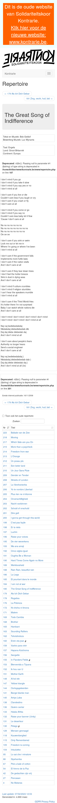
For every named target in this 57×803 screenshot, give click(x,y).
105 (5, 744)
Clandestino (16, 702)
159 (5, 645)
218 (5, 437)
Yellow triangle (18, 683)
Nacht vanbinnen (19, 503)
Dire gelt (15, 513)
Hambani (15, 626)
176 (5, 602)
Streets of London (19, 479)
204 (5, 498)
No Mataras (16, 782)
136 (5, 707)
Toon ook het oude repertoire (19, 415)
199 (5, 522)
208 (5, 479)
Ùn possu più (17, 460)
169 (5, 617)
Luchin (14, 531)
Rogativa (15, 598)
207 (5, 484)
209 (5, 475)
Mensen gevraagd (19, 730)
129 (5, 730)
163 (5, 631)
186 (5, 574)
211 (5, 465)
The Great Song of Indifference (26, 588)
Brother (14, 621)
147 (5, 683)
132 (5, 716)
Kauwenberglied (18, 735)
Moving (14, 437)
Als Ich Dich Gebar (20, 593)
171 (5, 612)
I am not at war (18, 583)
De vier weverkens (20, 541)
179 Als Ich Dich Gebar (17, 93)
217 (5, 442)
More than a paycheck (21, 446)
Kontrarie (10, 73)
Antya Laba (16, 697)
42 (4, 773)
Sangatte (15, 654)
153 (5, 664)
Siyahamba (16, 759)
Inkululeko (16, 749)
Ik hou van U (17, 669)
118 (5, 735)
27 (4, 777)
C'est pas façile (18, 522)
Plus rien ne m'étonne (21, 494)
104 (5, 749)
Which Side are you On (22, 442)
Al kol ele (15, 678)
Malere (14, 612)
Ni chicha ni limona (20, 607)
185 (5, 579)
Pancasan (16, 777)
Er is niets (15, 527)
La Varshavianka (19, 484)
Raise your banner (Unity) (23, 716)
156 (5, 654)
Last (4, 793)
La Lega (15, 574)
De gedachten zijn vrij (21, 773)
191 (5, 555)
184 (5, 583)
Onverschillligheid (19, 498)
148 (5, 678)
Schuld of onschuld (20, 508)
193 (5, 546)
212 (5, 460)
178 (5, 598)
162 (5, 636)
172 (5, 607)
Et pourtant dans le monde (23, 579)
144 (5, 688)
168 (5, 621)
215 (5, 446)
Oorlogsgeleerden (19, 688)
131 (5, 721)
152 (5, 669)
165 (5, 626)
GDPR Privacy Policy (45, 801)
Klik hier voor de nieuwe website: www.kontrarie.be (28, 34)
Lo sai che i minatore (21, 754)
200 (5, 517)
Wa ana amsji (17, 546)
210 (5, 470)
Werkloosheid (17, 565)
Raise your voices (19, 536)
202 (5, 508)
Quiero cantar (17, 707)
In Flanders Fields (19, 659)
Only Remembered (20, 740)
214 (5, 451)
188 (5, 569)
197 (5, 531)
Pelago (14, 725)
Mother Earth (17, 673)
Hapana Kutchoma (20, 650)
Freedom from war (20, 451)
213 (5, 456)
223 (5, 432)
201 (5, 513)
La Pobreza (16, 602)
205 (5, 494)
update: (11, 793)
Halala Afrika (17, 711)
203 (5, 503)
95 (4, 754)
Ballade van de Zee (20, 432)
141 (5, 692)
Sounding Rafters (19, 631)
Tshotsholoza (17, 636)
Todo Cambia (17, 617)
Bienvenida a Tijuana (21, 664)
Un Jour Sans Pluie (20, 470)
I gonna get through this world (25, 517)
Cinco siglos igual (19, 550)
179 (5, 593)
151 (5, 673)
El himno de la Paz (20, 768)
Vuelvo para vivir (19, 645)
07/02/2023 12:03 (23, 793)
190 (5, 560)
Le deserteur (17, 721)
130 (5, 725)
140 (5, 697)
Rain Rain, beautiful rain (22, 569)
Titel (13, 427)
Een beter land (18, 465)
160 (5, 640)
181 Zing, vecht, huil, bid (39, 98)
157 (5, 650)
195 (5, 541)
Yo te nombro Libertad (21, 489)
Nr (4, 427)
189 (5, 565)
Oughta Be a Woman (21, 555)
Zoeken (16, 420)
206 (5, 489)
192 (5, 550)
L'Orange (15, 456)
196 (5, 536)
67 (4, 763)
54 (4, 768)
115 (5, 740)
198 (5, 527)
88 (4, 759)
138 (5, 702)
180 (5, 588)
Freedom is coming (20, 744)
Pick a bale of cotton (20, 763)
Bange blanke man (20, 692)
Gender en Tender (20, 475)
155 (5, 659)
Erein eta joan (17, 640)
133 (5, 711)
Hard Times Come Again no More (27, 560)
